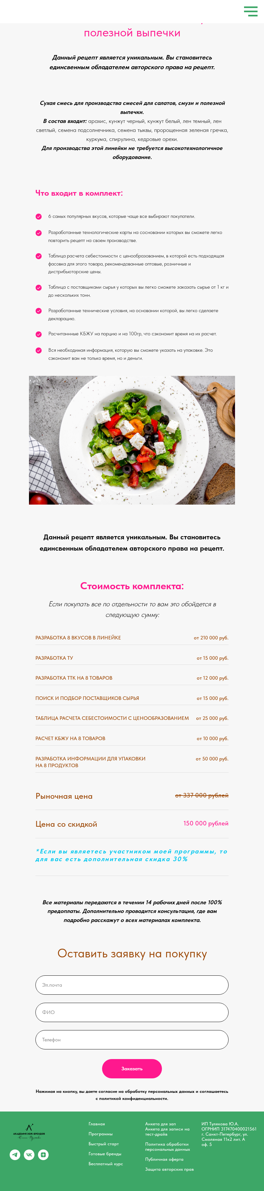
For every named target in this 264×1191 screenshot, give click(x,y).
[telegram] (15, 1158)
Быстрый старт (104, 1143)
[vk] (29, 1158)
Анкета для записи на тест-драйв (167, 1131)
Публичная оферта (164, 1159)
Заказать (132, 1068)
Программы (101, 1133)
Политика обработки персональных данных (167, 1146)
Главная (97, 1123)
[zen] (43, 1158)
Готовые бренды (105, 1153)
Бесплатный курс (106, 1163)
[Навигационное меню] (251, 11)
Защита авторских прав (169, 1169)
